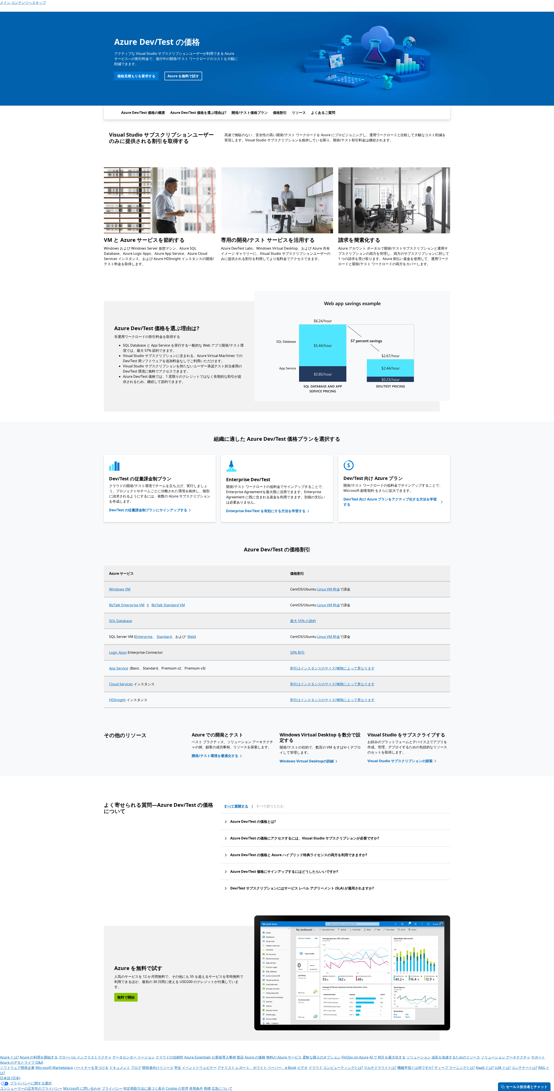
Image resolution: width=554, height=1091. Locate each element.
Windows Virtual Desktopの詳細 (307, 761)
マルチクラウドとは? (380, 1067)
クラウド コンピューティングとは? (336, 1067)
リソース (299, 112)
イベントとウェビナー (199, 1067)
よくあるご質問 (323, 112)
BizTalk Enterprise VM (127, 605)
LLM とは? (503, 1067)
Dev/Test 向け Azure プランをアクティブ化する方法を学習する (390, 502)
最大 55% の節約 (303, 620)
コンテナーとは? (524, 1067)
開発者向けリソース (157, 1067)
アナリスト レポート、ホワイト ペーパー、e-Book (256, 1067)
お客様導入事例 (224, 1057)
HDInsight (117, 699)
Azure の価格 (255, 1057)
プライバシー (112, 1088)
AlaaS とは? (485, 1067)
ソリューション (418, 1057)
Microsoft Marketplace (54, 1067)
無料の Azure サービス (284, 1057)
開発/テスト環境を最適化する (215, 755)
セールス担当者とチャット (527, 1086)
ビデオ (302, 1067)
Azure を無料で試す (183, 76)
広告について (222, 1088)
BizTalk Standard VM (168, 605)
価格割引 (280, 112)
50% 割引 (297, 652)
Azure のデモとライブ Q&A (21, 1062)
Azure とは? (9, 1057)
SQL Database (120, 620)
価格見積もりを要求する (136, 76)
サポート (538, 1057)
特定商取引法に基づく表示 (144, 1088)
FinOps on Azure (355, 1057)
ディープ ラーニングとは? (454, 1067)
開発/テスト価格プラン (250, 112)
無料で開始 (126, 997)
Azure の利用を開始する (39, 1057)
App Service (118, 668)
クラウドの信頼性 (169, 1057)
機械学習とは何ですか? (415, 1067)
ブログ (136, 1067)
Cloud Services (121, 684)
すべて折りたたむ (270, 806)
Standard (164, 636)
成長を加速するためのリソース (456, 1057)
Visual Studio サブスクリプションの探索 (400, 761)
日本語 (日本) (10, 1078)
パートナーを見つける (91, 1067)
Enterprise (143, 636)
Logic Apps (118, 652)
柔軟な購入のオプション (322, 1057)
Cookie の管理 (177, 1088)
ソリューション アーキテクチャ (505, 1057)
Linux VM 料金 (328, 589)
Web (191, 636)
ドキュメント (119, 1067)
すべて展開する (236, 806)
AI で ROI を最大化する (387, 1057)
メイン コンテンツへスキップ (23, 2)
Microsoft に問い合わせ (82, 1088)
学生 (177, 1067)
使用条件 (196, 1088)
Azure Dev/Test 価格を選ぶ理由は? (198, 112)
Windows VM (119, 589)
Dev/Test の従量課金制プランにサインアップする (148, 510)
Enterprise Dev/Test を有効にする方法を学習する (266, 510)
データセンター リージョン (133, 1057)
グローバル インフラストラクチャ (85, 1057)
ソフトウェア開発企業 (17, 1067)
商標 (207, 1088)
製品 (240, 1057)
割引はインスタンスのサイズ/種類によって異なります (332, 668)
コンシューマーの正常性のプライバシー (31, 1088)
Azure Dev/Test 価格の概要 (143, 112)
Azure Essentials (197, 1057)
